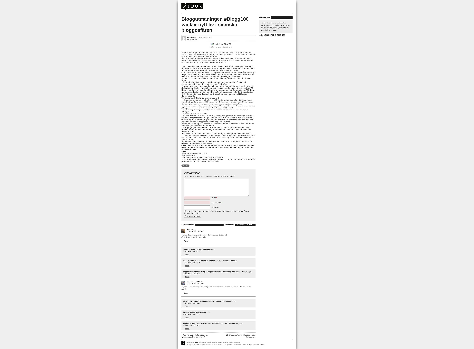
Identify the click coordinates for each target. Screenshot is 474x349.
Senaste (240, 225)
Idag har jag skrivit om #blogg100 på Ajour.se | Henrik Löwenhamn (208, 260)
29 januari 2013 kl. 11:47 (191, 303)
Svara (186, 241)
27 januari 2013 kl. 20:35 (191, 251)
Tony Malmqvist (193, 281)
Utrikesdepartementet (227, 106)
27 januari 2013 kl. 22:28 (191, 262)
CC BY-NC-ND (222, 342)
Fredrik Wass (228, 66)
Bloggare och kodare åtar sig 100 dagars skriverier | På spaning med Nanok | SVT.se (215, 272)
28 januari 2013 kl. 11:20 (191, 274)
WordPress (220, 344)
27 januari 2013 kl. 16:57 (195, 232)
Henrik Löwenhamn (193, 159)
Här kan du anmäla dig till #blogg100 (194, 153)
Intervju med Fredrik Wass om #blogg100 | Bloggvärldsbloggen (207, 301)
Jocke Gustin (260, 344)
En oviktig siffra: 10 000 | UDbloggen (197, 249)
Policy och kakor (198, 344)
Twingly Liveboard (223, 92)
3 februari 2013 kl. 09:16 (191, 325)
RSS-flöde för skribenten (273, 35)
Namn (214, 198)
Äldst (249, 225)
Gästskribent (191, 37)
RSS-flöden (250, 90)
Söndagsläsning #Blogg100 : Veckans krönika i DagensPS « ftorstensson (210, 323)
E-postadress (217, 202)
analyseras (185, 92)
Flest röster (229, 225)
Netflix (183, 94)
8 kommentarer (192, 39)
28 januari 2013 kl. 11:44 (195, 283)
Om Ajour (189, 344)
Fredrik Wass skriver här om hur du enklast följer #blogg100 (202, 157)
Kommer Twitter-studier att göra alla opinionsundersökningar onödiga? (194, 336)
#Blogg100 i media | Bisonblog (194, 312)
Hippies (251, 344)
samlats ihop (194, 92)
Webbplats (215, 207)
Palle (188, 230)
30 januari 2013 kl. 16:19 (191, 314)
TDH (232, 344)
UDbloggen (185, 108)
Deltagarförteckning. (188, 155)
